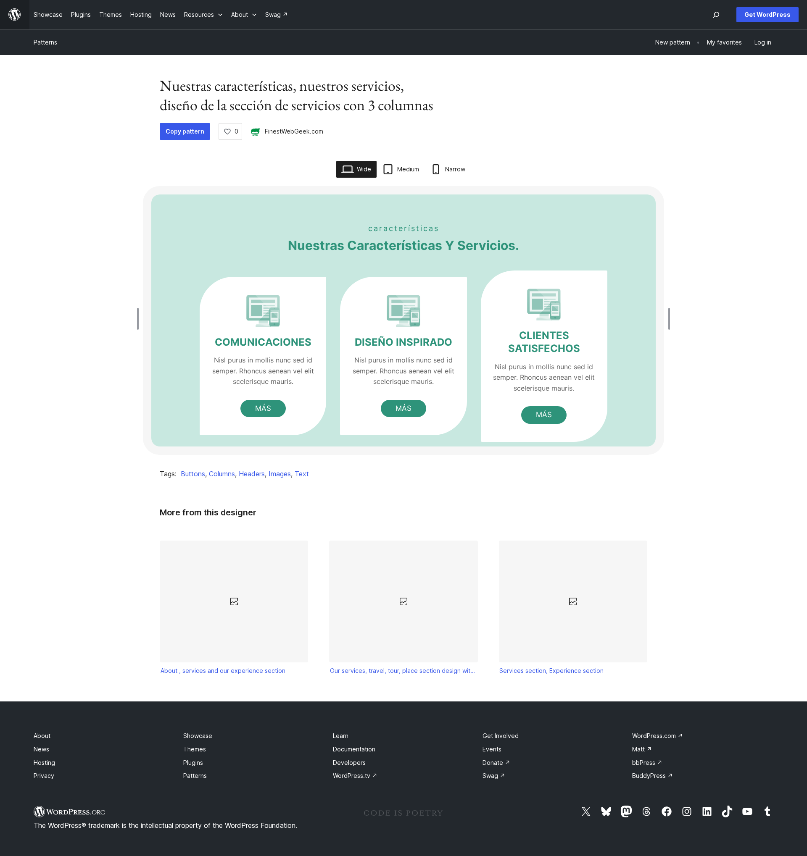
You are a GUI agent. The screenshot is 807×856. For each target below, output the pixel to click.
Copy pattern (185, 131)
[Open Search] (716, 14)
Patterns (45, 42)
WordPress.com (657, 735)
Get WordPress (767, 14)
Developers (349, 762)
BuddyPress (652, 775)
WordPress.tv (355, 775)
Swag (494, 775)
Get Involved (501, 735)
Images (280, 474)
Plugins (193, 762)
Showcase (197, 735)
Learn (340, 735)
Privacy (44, 775)
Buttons (193, 474)
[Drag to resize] (140, 319)
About (42, 735)
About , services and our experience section (223, 670)
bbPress (647, 762)
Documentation (354, 749)
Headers (252, 474)
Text (302, 474)
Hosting (44, 762)
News (41, 749)
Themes (194, 749)
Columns (222, 474)
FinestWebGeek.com (294, 131)
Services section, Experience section (551, 670)
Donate (496, 762)
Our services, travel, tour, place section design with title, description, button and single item (403, 670)
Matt (642, 749)
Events (492, 749)
